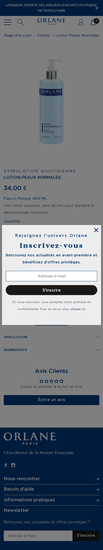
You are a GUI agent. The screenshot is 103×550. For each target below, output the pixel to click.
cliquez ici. (78, 309)
